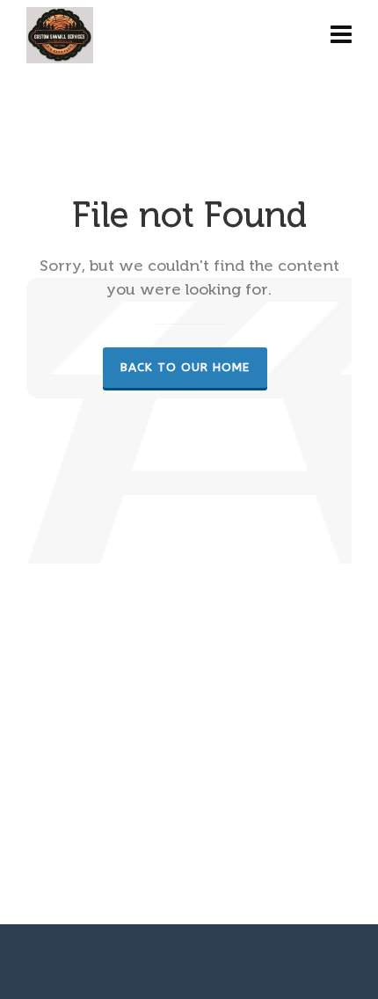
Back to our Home (185, 367)
